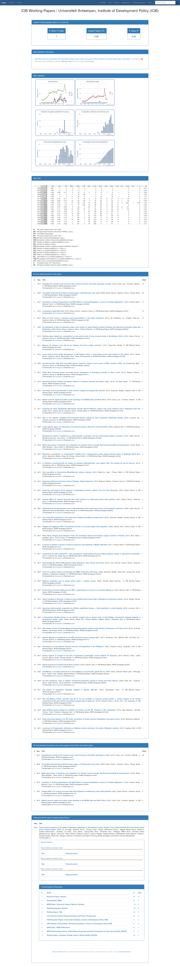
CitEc (4, 2)
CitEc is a (55, 952)
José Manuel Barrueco (124, 952)
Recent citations (100, 59)
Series (19, 3)
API (110, 3)
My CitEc (103, 3)
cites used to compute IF (84, 59)
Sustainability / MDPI (54, 900)
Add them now (66, 61)
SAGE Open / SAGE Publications (58, 927)
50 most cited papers (50, 59)
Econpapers (58, 288)
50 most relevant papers (66, 59)
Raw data (38, 59)
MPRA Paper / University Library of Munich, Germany (65, 904)
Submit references (139, 3)
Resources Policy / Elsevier (56, 897)
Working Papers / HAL (54, 912)
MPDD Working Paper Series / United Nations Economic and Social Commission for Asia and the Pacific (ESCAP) (87, 931)
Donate (116, 3)
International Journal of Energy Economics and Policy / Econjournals (71, 916)
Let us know (89, 61)
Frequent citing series (113, 59)
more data (125, 59)
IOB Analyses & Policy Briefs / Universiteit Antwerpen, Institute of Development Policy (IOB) (79, 924)
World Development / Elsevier (57, 908)
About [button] (150, 3)
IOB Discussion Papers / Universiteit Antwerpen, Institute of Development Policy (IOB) (77, 920)
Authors (11, 3)
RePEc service (62, 952)
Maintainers (126, 3)
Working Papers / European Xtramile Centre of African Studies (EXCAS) (72, 935)
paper (73, 288)
